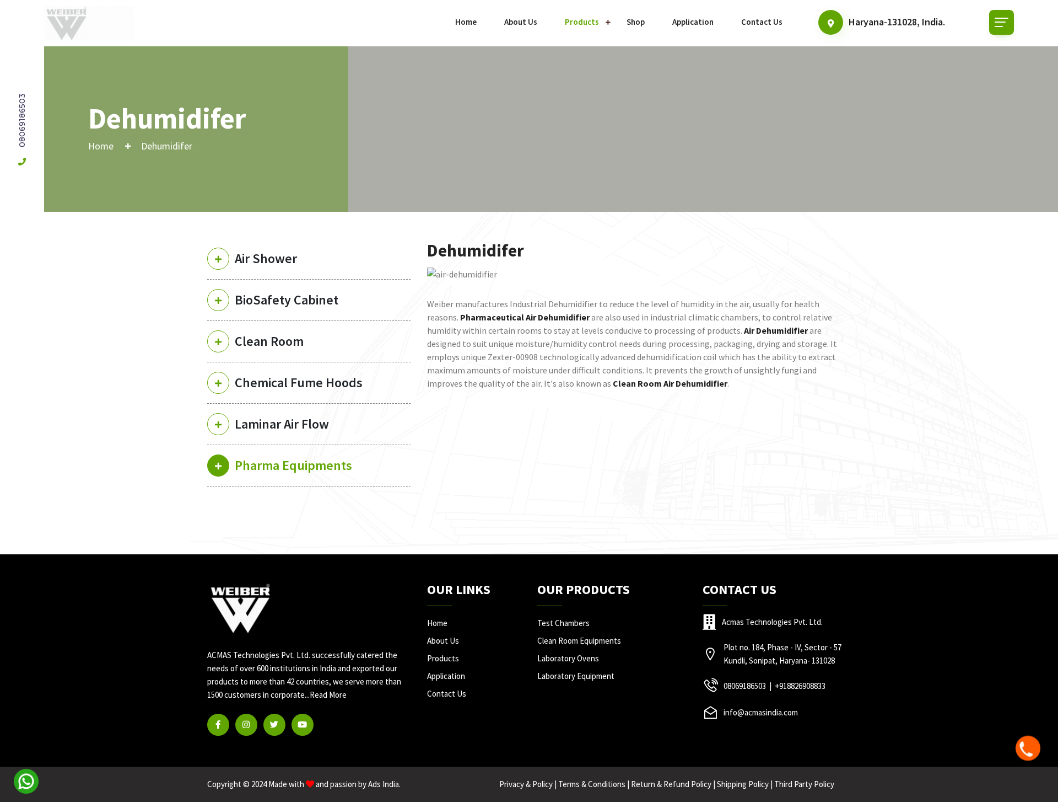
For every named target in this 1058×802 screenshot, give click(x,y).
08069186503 (22, 121)
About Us (520, 22)
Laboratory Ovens (568, 658)
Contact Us (761, 22)
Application (693, 22)
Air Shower (266, 258)
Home (466, 22)
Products (582, 22)
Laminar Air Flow (282, 423)
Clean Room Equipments (579, 640)
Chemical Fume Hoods (299, 382)
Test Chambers (563, 623)
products (443, 658)
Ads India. (384, 784)
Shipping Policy (743, 784)
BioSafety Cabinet (286, 299)
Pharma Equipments (293, 465)
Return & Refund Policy (671, 784)
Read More (328, 694)
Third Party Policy (804, 784)
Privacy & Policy (526, 784)
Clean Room (269, 341)
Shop (636, 22)
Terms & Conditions (591, 784)
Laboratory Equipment (575, 676)
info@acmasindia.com (761, 712)
